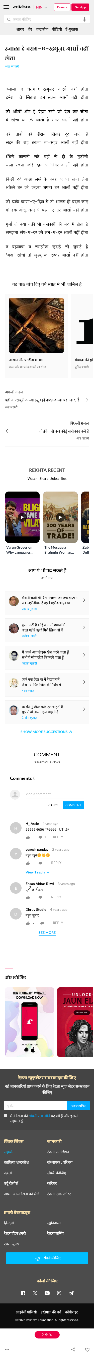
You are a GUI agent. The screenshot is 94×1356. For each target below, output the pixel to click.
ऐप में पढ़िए (47, 1334)
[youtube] (47, 1293)
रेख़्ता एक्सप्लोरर (59, 1194)
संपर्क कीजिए (56, 1173)
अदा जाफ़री (12, 67)
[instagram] (59, 1293)
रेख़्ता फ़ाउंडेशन (58, 1152)
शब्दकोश (42, 29)
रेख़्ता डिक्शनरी (15, 1233)
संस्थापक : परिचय (59, 1162)
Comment (73, 805)
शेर (30, 29)
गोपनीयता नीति (39, 1115)
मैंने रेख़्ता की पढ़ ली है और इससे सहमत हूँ (44, 1118)
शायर (20, 29)
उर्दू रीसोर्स (11, 1183)
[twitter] (35, 1293)
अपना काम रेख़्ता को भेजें (21, 1194)
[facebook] (23, 1293)
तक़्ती (8, 1173)
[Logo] (22, 8)
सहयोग (9, 1152)
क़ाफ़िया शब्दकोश (16, 1162)
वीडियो (57, 29)
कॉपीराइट (71, 1312)
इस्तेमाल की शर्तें (51, 1312)
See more (47, 933)
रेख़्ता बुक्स (11, 1244)
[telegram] (71, 1293)
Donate (62, 7)
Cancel (54, 805)
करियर (52, 1183)
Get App (80, 7)
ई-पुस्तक (71, 29)
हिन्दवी (9, 1223)
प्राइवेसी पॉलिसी (26, 1312)
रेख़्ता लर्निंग (55, 1233)
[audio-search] (84, 19)
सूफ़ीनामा (54, 1223)
